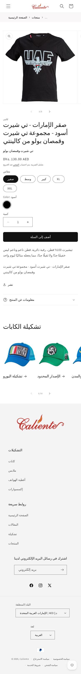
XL (58, 179)
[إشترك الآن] (62, 570)
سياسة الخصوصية (61, 658)
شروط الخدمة (33, 665)
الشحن (16, 164)
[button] (8, 6)
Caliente (24, 658)
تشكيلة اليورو (12, 376)
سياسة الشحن (51, 665)
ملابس (12, 470)
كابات (11, 461)
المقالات (13, 524)
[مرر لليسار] (31, 111)
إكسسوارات (15, 489)
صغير (10, 179)
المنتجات (13, 543)
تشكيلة (12, 534)
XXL (9, 188)
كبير (44, 179)
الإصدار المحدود (48, 376)
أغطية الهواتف (16, 480)
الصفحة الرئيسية (18, 515)
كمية (5, 214)
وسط (28, 179)
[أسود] (7, 204)
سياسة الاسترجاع (41, 658)
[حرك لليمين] (49, 111)
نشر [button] (10, 284)
